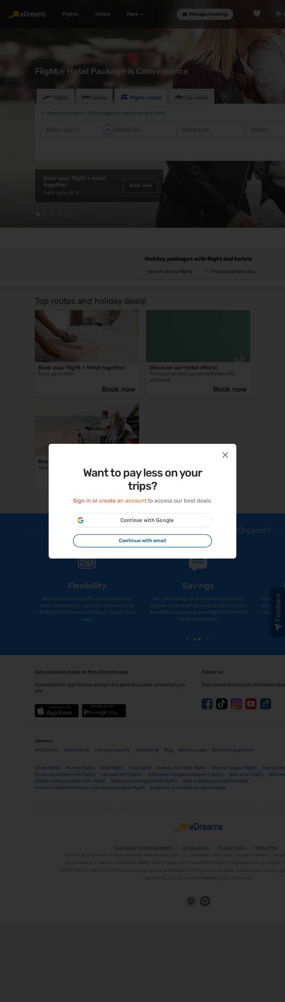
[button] (224, 454)
